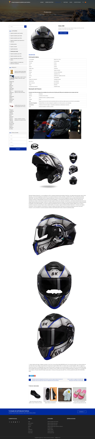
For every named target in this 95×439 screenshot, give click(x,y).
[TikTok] (19, 422)
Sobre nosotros (49, 2)
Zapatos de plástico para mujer (16, 35)
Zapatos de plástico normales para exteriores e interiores (16, 63)
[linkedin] (11, 422)
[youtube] (15, 422)
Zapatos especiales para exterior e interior (16, 59)
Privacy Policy (30, 432)
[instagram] (17, 422)
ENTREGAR (18, 148)
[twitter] (13, 422)
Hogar (41, 2)
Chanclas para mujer (49, 14)
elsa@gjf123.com (57, 437)
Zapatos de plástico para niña (15, 56)
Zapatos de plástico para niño (15, 53)
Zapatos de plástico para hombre (16, 33)
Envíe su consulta (63, 32)
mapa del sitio (30, 431)
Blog (71, 2)
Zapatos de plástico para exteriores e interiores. (17, 41)
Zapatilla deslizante (14, 49)
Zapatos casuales (13, 46)
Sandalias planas (13, 44)
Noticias (66, 2)
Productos (58, 2)
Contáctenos (77, 2)
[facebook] (9, 422)
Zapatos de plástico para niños (16, 38)
